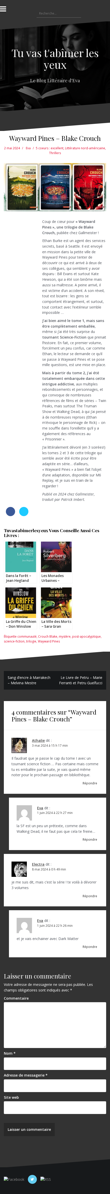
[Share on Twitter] (23, 514)
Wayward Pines (49, 641)
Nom (10, 1053)
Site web (11, 1097)
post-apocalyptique (86, 636)
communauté (27, 636)
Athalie (38, 740)
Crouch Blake (47, 636)
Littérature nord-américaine (85, 148)
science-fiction (14, 641)
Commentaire (16, 998)
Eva (28, 148)
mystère (65, 636)
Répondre (90, 783)
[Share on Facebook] (10, 514)
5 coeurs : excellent (49, 148)
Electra (38, 864)
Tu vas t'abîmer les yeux (55, 59)
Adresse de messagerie (26, 1075)
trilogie (31, 641)
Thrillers (55, 153)
